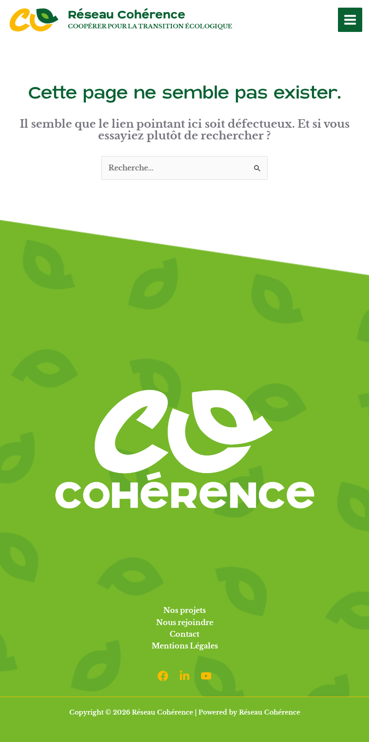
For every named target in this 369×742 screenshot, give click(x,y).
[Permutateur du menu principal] (350, 20)
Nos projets (184, 610)
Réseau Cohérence (126, 15)
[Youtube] (206, 675)
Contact (184, 634)
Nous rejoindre (184, 622)
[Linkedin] (184, 675)
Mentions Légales (185, 645)
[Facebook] (163, 675)
